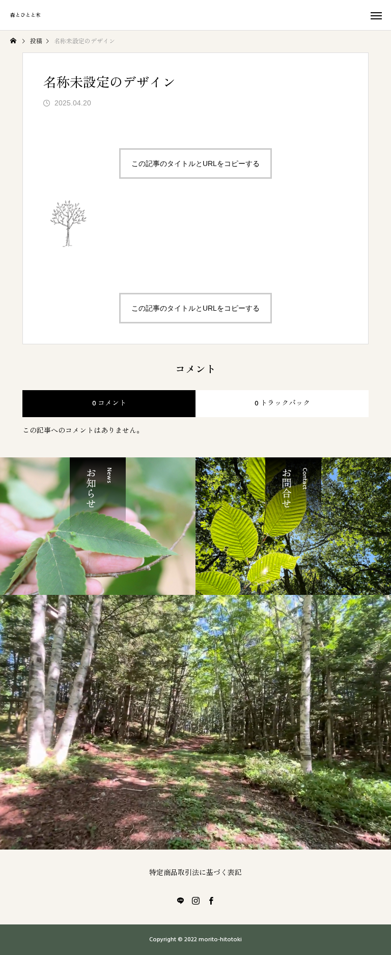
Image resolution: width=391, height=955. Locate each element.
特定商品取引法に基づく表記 (195, 873)
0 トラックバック (282, 403)
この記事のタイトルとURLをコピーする (195, 163)
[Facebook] (211, 900)
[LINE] (180, 900)
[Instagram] (195, 900)
